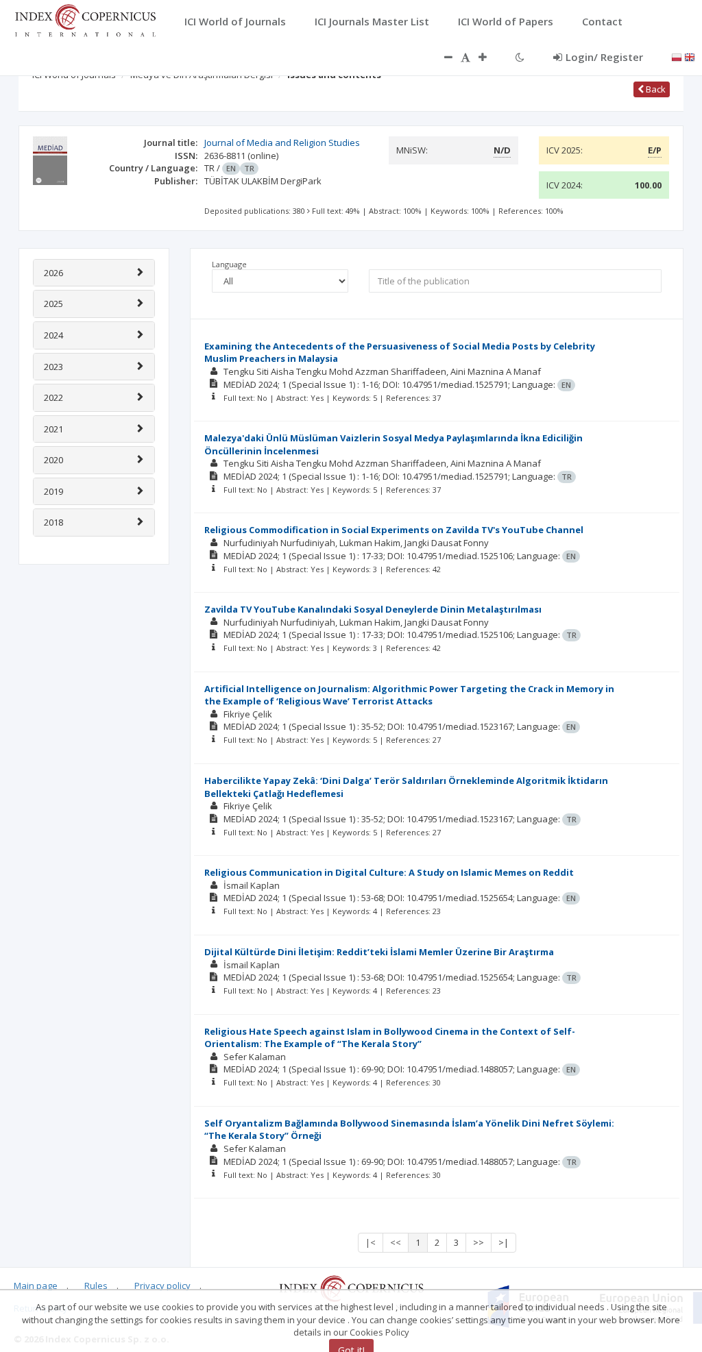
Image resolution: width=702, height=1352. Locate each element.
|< (370, 1242)
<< (395, 1242)
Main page (36, 1285)
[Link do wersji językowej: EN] (689, 56)
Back (655, 89)
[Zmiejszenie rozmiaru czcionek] (441, 57)
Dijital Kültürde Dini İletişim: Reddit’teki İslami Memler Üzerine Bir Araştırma (379, 952)
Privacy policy (162, 1285)
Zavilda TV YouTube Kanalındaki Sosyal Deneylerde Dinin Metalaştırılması (373, 609)
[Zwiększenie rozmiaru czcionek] (489, 57)
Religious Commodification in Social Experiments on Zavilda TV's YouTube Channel (393, 530)
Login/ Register (604, 57)
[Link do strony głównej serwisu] (85, 19)
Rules (96, 1285)
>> (478, 1242)
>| (503, 1242)
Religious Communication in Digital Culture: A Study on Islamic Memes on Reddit (389, 872)
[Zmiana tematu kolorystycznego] (520, 57)
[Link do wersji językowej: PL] (676, 56)
